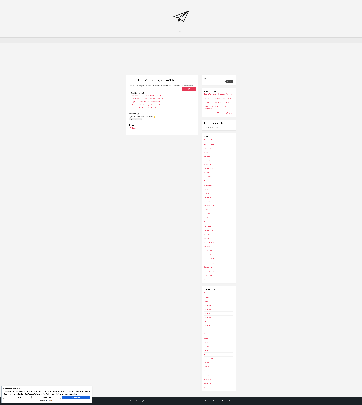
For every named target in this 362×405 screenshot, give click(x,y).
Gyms (206, 338)
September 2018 (209, 246)
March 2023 (207, 193)
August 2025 (208, 148)
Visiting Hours (208, 383)
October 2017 (208, 267)
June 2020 (207, 214)
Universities (207, 379)
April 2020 (207, 222)
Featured (133, 128)
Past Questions (208, 358)
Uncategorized (208, 375)
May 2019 (207, 238)
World (206, 387)
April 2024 (207, 173)
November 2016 (209, 271)
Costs (206, 321)
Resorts (206, 362)
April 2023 (207, 189)
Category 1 (207, 305)
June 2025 (207, 152)
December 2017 (209, 259)
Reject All (47, 397)
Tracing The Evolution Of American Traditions (147, 95)
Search (206, 78)
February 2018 (208, 255)
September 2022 (209, 205)
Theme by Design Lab (229, 401)
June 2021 (207, 209)
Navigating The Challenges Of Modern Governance (149, 105)
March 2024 (207, 177)
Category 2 (207, 309)
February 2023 (208, 197)
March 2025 (207, 164)
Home (181, 40)
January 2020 (208, 234)
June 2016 (207, 279)
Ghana (206, 334)
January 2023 (208, 201)
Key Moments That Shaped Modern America (147, 99)
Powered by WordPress (212, 401)
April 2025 (207, 160)
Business (206, 301)
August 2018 (208, 250)
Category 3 (207, 313)
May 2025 (207, 156)
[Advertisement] (181, 59)
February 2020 (208, 230)
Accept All (76, 397)
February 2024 (208, 181)
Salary (206, 371)
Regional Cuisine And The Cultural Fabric (146, 102)
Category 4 (207, 317)
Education (207, 326)
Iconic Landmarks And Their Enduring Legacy (147, 108)
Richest (206, 366)
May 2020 (207, 218)
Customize (17, 397)
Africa (205, 293)
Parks (205, 354)
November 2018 (209, 242)
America (206, 297)
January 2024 (208, 185)
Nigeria (206, 350)
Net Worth (207, 346)
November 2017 (209, 263)
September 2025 (209, 144)
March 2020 (207, 226)
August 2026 (208, 140)
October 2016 (208, 275)
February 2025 (208, 168)
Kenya (206, 342)
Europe (206, 330)
